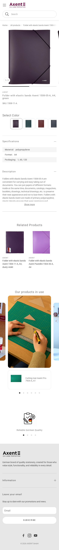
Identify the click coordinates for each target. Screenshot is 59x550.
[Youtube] (35, 535)
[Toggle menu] (4, 5)
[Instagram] (29, 535)
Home (4, 25)
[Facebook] (23, 535)
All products (15, 25)
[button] (29, 14)
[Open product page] (15, 242)
